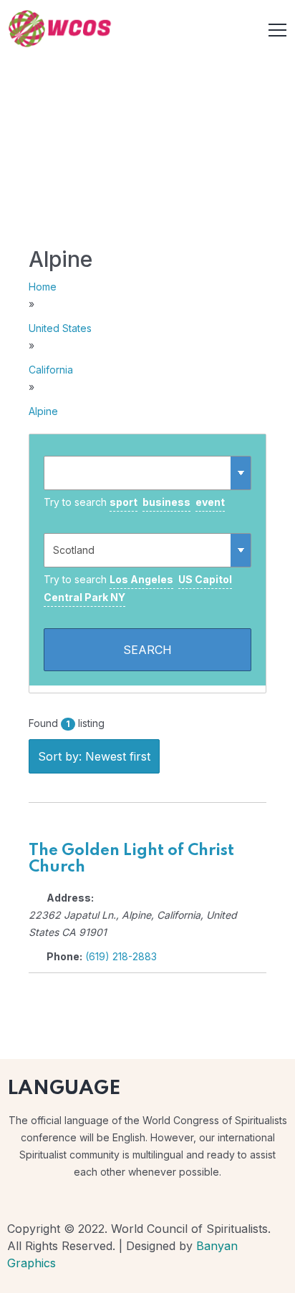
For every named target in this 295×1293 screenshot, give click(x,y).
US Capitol (205, 579)
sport (123, 502)
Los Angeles (141, 579)
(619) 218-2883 (121, 956)
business (166, 502)
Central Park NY (84, 597)
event (210, 502)
